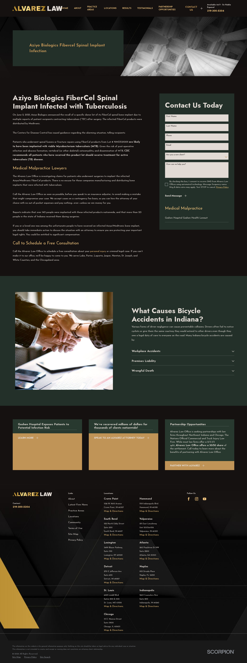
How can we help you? (176, 164)
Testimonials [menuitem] (145, 8)
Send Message (173, 195)
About (71, 499)
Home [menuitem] (65, 8)
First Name (171, 116)
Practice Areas (76, 511)
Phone (169, 135)
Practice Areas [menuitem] (92, 8)
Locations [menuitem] (110, 8)
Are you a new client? (175, 155)
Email (168, 145)
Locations (73, 516)
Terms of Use (75, 528)
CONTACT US (191, 8)
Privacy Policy (75, 540)
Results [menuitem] (126, 8)
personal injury (98, 251)
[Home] (37, 8)
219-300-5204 (215, 10)
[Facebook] (188, 499)
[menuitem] (197, 218)
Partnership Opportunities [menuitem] (167, 8)
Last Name (171, 126)
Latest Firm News (78, 505)
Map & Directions (113, 511)
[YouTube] (204, 499)
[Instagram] (196, 499)
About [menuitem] (77, 8)
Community (74, 522)
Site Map (73, 534)
